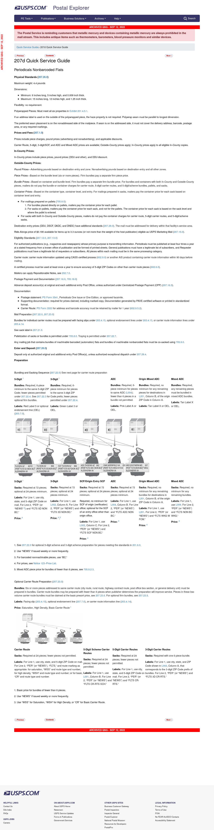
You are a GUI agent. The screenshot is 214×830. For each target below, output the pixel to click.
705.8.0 (61, 201)
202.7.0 (66, 273)
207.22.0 (38, 314)
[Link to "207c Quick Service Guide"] (20, 55)
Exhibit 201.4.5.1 (78, 111)
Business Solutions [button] (74, 18)
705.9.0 (180, 342)
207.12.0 (41, 237)
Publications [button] (47, 18)
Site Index (7, 809)
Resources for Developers (115, 823)
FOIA (157, 813)
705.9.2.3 (89, 569)
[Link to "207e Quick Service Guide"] (169, 55)
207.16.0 (61, 279)
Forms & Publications (63, 816)
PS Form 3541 (50, 297)
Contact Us (8, 806)
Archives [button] (99, 18)
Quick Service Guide (27, 47)
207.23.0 (48, 314)
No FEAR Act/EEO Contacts (167, 816)
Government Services (63, 820)
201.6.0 (136, 545)
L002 (53, 504)
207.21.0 (37, 330)
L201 (141, 396)
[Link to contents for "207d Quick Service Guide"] (50, 55)
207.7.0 (81, 601)
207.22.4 (26, 396)
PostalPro (108, 827)
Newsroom (58, 809)
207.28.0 (41, 348)
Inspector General (111, 813)
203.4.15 (100, 320)
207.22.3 (41, 396)
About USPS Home (62, 806)
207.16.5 (167, 285)
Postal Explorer (71, 7)
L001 (86, 676)
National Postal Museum (114, 820)
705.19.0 (71, 279)
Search (192, 18)
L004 (113, 504)
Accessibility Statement (165, 820)
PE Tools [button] (26, 18)
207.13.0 (52, 237)
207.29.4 (141, 354)
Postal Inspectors (111, 809)
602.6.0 (155, 267)
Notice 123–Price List (44, 563)
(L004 (129, 392)
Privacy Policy (161, 806)
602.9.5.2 (136, 308)
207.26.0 (43, 77)
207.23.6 (100, 595)
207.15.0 (178, 231)
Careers (6, 822)
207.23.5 (143, 595)
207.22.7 (111, 336)
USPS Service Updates (64, 813)
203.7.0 (19, 413)
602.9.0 (101, 257)
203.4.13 (147, 320)
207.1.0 (38, 132)
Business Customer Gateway (116, 806)
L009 (178, 504)
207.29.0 (108, 225)
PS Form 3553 (44, 308)
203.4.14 (19, 324)
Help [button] (116, 18)
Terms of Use (160, 809)
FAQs (5, 813)
